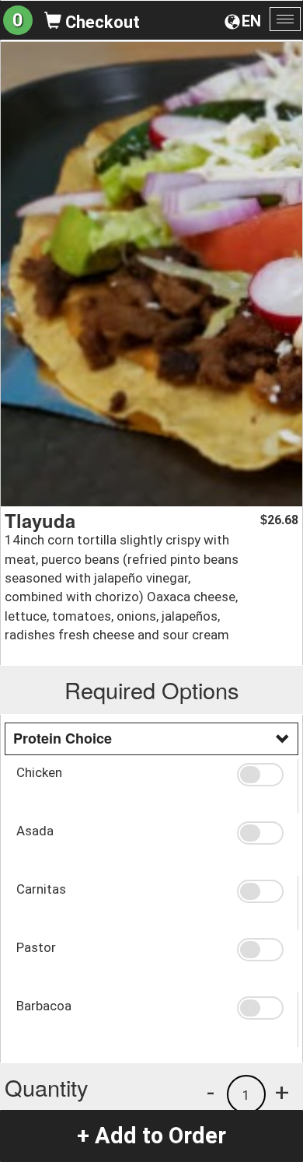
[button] (262, 774)
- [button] (210, 1092)
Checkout (100, 22)
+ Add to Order (151, 1135)
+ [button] (282, 1092)
